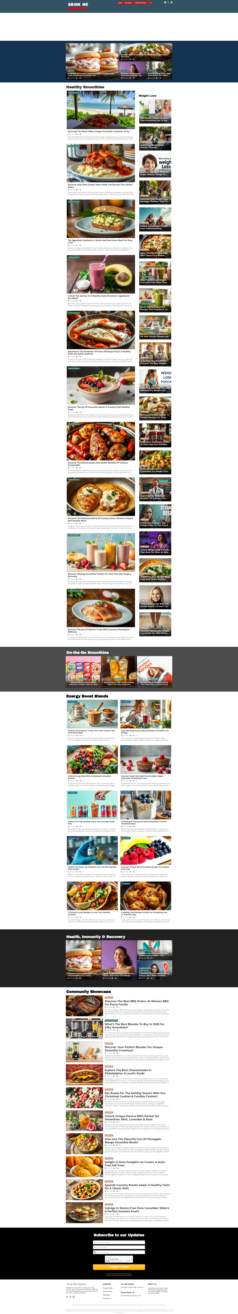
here (123, 1312)
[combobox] (95, 1252)
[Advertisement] (119, 27)
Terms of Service (153, 1305)
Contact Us (145, 1305)
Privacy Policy (117, 1275)
